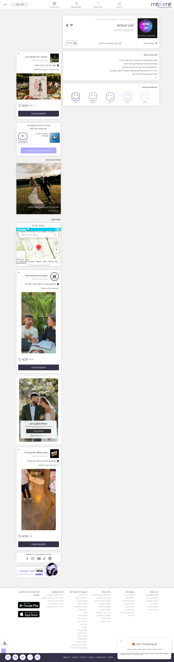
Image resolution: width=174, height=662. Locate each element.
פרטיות (83, 657)
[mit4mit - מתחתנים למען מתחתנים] (162, 4)
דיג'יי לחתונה (82, 633)
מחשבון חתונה (105, 609)
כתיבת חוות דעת (151, 595)
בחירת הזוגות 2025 (56, 603)
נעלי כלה (83, 624)
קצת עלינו (154, 603)
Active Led (99, 19)
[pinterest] (8, 659)
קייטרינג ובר (129, 606)
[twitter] (23, 659)
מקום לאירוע (129, 595)
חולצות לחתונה (105, 603)
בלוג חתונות (106, 618)
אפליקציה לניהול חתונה (101, 595)
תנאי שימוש (101, 657)
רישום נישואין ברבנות (103, 600)
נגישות (91, 657)
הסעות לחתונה (81, 642)
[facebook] (38, 659)
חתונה (84, 627)
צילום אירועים (129, 603)
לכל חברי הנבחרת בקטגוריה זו (38, 150)
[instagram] (30, 659)
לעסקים (55, 595)
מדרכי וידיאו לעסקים (55, 606)
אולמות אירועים (81, 598)
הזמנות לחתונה (105, 606)
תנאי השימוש (138, 653)
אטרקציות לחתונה (125, 19)
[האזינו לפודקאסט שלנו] (38, 570)
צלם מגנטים (82, 630)
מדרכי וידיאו (153, 609)
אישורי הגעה (82, 636)
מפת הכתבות (105, 621)
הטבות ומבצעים (152, 600)
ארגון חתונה (129, 609)
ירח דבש (131, 615)
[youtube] (15, 659)
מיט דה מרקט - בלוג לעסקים (52, 598)
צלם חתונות (82, 639)
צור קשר (66, 657)
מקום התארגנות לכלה (78, 647)
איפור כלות (82, 618)
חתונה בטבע (82, 603)
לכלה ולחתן (129, 598)
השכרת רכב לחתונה (79, 644)
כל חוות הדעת (152, 598)
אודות (110, 657)
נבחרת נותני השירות (55, 600)
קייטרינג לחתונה (80, 606)
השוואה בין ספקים (104, 615)
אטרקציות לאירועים (111, 19)
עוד (156, 77)
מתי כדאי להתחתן (104, 598)
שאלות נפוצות (152, 606)
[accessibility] (4, 643)
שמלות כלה (82, 615)
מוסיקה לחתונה (128, 600)
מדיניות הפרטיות (126, 653)
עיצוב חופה (82, 609)
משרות (74, 657)
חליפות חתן (82, 621)
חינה (85, 612)
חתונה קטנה (82, 600)
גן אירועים (83, 595)
